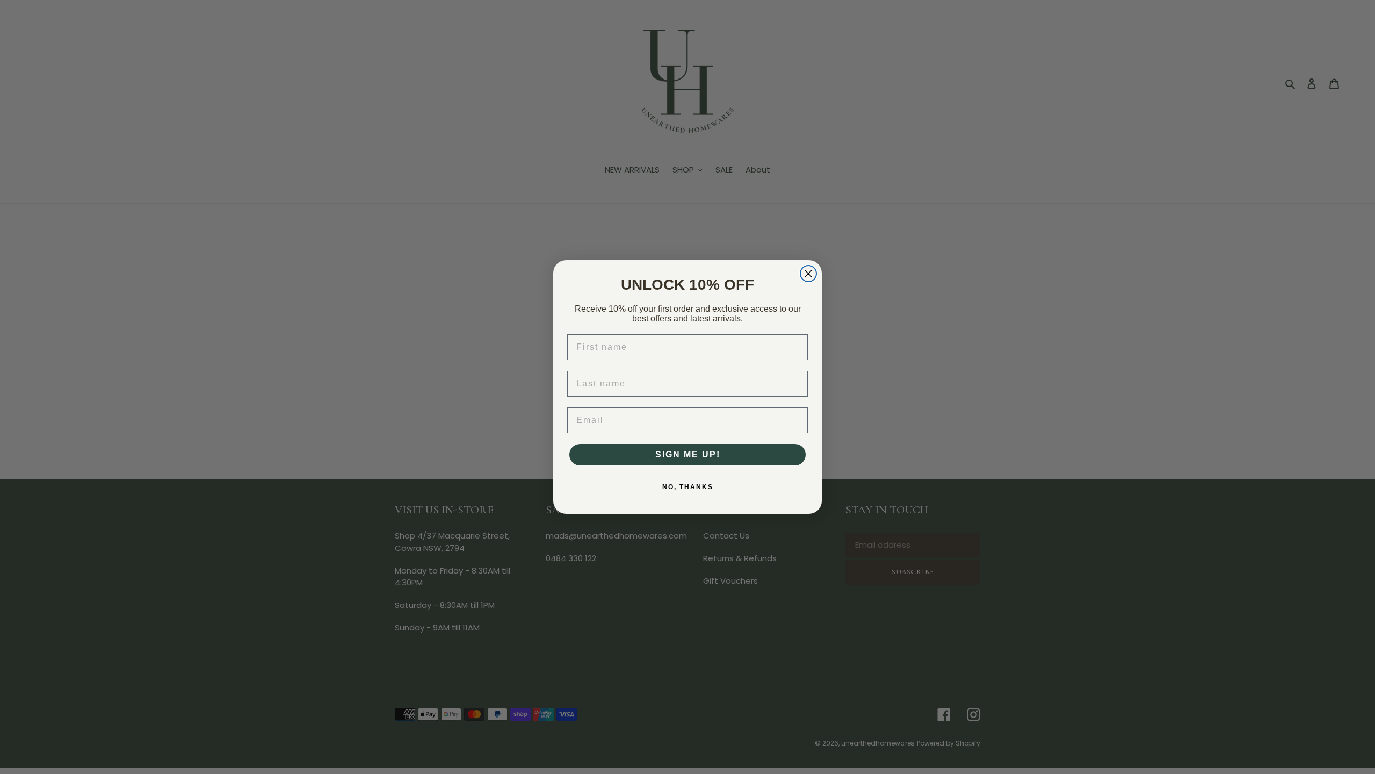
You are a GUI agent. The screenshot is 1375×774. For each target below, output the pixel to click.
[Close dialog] (808, 274)
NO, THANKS (687, 487)
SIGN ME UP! (687, 454)
